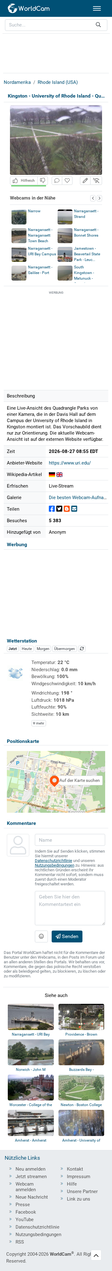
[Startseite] (28, 8)
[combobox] (56, 25)
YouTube (25, 1219)
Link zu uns (78, 1199)
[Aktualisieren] (82, 649)
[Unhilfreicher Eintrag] (42, 180)
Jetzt (12, 649)
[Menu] (97, 8)
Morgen (43, 649)
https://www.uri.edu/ (70, 463)
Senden (69, 936)
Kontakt (75, 1169)
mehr (39, 723)
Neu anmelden (30, 1169)
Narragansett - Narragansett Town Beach (40, 235)
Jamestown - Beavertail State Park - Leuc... (87, 254)
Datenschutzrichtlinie (53, 860)
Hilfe (72, 1184)
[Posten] (52, 509)
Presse (23, 1204)
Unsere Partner (82, 1191)
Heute (27, 649)
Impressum (78, 1176)
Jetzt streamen (31, 1176)
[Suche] (98, 25)
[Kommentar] (57, 180)
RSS (20, 1242)
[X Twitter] (59, 509)
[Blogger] (67, 509)
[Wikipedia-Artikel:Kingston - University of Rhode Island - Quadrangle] (52, 474)
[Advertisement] (56, 52)
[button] (85, 180)
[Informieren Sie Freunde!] (74, 509)
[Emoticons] (41, 936)
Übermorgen (64, 649)
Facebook (26, 1212)
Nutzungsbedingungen (54, 865)
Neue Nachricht (32, 1197)
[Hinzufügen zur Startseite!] (67, 180)
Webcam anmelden (26, 1186)
